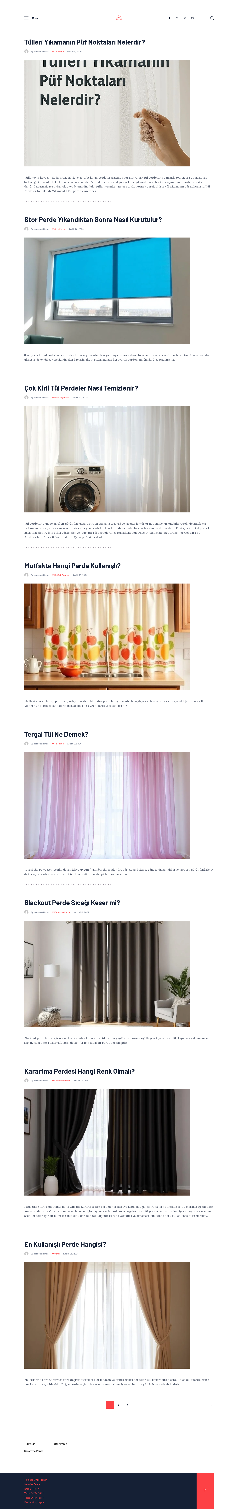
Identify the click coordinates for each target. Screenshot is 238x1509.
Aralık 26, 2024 (76, 229)
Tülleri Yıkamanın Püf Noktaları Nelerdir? (84, 42)
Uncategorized (61, 397)
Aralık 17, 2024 (74, 743)
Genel (57, 1253)
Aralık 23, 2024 (80, 397)
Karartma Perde (62, 912)
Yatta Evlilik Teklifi (34, 1497)
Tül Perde (59, 51)
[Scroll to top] (205, 1491)
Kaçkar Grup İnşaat (34, 1502)
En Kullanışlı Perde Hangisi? (65, 1244)
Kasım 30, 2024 (81, 912)
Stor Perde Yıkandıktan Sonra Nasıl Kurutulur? (93, 219)
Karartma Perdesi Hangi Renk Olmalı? (79, 1071)
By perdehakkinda (40, 51)
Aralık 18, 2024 (80, 575)
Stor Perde (59, 229)
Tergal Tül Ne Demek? (56, 734)
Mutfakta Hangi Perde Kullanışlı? (72, 565)
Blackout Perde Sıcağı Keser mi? (72, 902)
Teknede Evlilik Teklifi (35, 1479)
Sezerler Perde (32, 1484)
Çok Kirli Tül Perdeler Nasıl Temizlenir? (81, 388)
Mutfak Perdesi (61, 575)
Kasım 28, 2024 (71, 1253)
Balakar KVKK (31, 1488)
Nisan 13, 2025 (74, 51)
